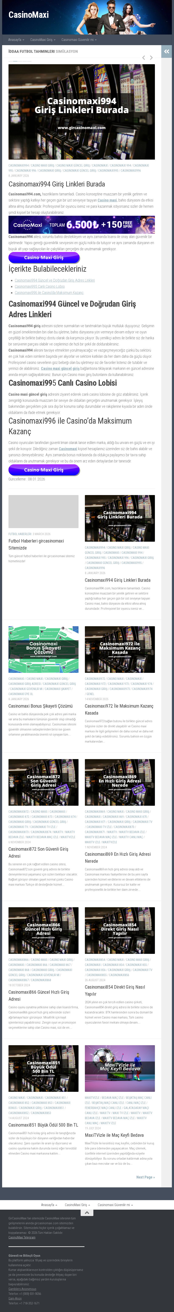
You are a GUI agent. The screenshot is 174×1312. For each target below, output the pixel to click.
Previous (143, 57)
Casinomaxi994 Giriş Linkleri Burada (117, 586)
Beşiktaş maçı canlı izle (108, 1108)
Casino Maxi (35, 165)
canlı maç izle (136, 1108)
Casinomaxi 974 (141, 689)
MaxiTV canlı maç (131, 843)
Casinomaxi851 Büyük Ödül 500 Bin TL (43, 1131)
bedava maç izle (113, 1103)
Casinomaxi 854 (113, 970)
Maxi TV (105, 1118)
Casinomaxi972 (95, 684)
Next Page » (145, 1183)
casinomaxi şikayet (56, 170)
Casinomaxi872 (18, 817)
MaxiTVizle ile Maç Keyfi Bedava (114, 1141)
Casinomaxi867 (18, 986)
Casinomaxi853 (41, 1118)
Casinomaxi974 (142, 694)
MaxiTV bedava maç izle (42, 843)
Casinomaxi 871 (95, 827)
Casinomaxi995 (132, 568)
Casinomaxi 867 (60, 970)
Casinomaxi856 (119, 980)
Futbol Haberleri (19, 539)
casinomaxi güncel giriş (121, 165)
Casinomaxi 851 (55, 1103)
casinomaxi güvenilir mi (24, 170)
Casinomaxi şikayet (131, 212)
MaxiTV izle (92, 848)
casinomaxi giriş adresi (86, 165)
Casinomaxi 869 (113, 822)
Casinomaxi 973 (118, 689)
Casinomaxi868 (41, 986)
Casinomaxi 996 (118, 563)
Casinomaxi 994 (132, 558)
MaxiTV (58, 837)
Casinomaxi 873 (42, 822)
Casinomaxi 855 (136, 970)
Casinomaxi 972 (95, 689)
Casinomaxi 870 (136, 822)
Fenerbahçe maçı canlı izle (103, 1113)
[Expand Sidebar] (166, 51)
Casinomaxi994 (95, 553)
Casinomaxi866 (18, 965)
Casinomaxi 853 (42, 1108)
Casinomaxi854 (95, 965)
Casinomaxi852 (18, 1118)
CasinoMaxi (28, 15)
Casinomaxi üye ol (84, 170)
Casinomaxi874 (41, 837)
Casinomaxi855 (97, 980)
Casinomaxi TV (18, 832)
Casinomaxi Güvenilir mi (78, 40)
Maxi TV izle (121, 1118)
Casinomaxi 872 (18, 822)
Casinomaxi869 (95, 817)
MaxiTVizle (68, 843)
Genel (90, 699)
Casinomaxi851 (54, 1113)
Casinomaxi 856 (95, 975)
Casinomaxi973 (120, 694)
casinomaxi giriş (56, 165)
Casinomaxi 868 (18, 975)
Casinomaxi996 (95, 574)
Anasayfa (14, 40)
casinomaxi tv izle (43, 832)
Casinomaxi (122, 414)
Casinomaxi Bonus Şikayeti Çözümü (56, 184)
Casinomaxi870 (124, 832)
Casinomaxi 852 (18, 1108)
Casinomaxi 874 (65, 822)
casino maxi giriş (118, 553)
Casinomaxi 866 (37, 970)
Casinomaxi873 (18, 837)
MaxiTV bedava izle (132, 837)
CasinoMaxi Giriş (41, 40)
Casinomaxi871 (95, 837)
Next (151, 57)
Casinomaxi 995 (95, 563)
